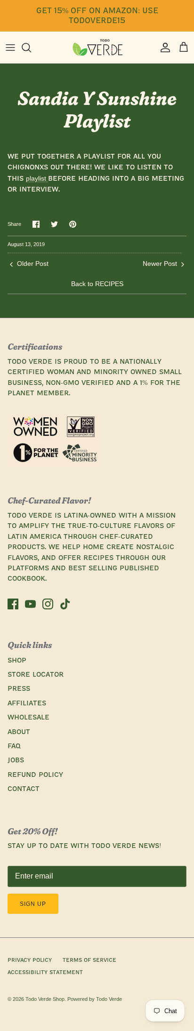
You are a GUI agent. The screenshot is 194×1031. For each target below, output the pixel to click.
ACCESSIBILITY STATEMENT (45, 972)
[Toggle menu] (10, 47)
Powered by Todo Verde (94, 999)
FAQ (14, 746)
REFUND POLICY (35, 775)
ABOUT (19, 732)
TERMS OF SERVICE (89, 960)
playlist (37, 178)
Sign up (33, 904)
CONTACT (24, 789)
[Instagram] (47, 604)
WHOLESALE (28, 717)
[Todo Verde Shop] (97, 47)
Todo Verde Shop (45, 999)
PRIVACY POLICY (30, 960)
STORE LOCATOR (36, 674)
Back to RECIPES (97, 284)
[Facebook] (13, 604)
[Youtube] (30, 604)
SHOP (17, 660)
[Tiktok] (65, 604)
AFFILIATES (27, 703)
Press (19, 689)
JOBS (16, 760)
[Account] (163, 47)
